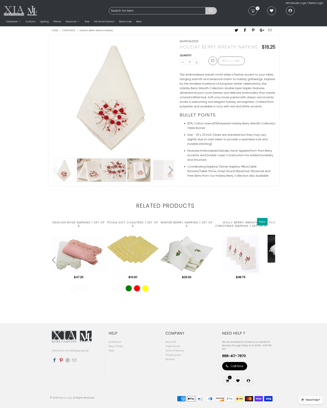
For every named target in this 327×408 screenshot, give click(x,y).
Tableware (12, 21)
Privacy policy (173, 355)
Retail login (316, 3)
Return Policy (116, 346)
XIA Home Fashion (104, 21)
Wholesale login (296, 3)
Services (170, 359)
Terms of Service (174, 350)
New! (139, 21)
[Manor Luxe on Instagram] (68, 360)
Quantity (186, 55)
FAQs (111, 350)
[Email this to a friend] (270, 30)
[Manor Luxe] (56, 11)
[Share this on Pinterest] (253, 30)
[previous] (56, 96)
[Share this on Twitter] (236, 30)
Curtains (30, 21)
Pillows (57, 21)
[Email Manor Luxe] (74, 360)
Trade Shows (172, 346)
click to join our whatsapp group (70, 350)
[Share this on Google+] (261, 30)
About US (170, 341)
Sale (87, 21)
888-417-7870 (234, 356)
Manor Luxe (125, 21)
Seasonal (71, 21)
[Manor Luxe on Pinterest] (61, 360)
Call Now (236, 366)
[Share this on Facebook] (245, 30)
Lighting (44, 21)
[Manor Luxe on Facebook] (55, 360)
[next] (170, 96)
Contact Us (115, 341)
